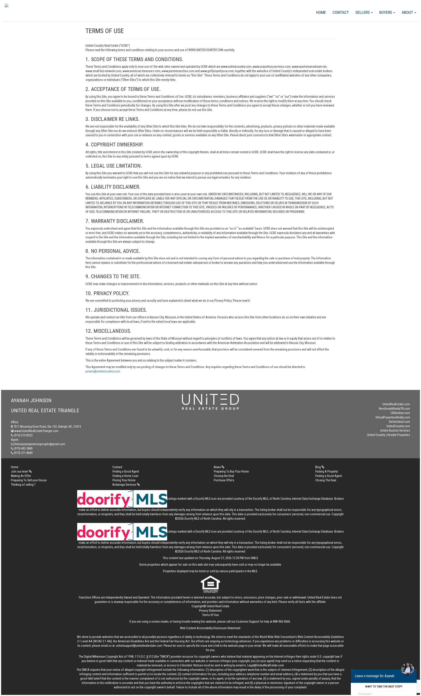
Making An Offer (21, 476)
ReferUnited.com (399, 421)
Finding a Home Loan (125, 476)
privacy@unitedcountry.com (103, 371)
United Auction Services (395, 430)
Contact (341, 12)
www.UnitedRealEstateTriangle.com (36, 431)
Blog (318, 467)
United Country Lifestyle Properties (388, 435)
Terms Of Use (210, 615)
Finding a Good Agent (125, 471)
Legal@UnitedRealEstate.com (265, 665)
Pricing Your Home (124, 480)
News (217, 467)
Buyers (386, 12)
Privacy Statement (210, 610)
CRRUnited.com (400, 413)
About (408, 12)
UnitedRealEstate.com (396, 404)
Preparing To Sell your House (29, 480)
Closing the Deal (224, 476)
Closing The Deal (325, 480)
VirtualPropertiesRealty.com (392, 417)
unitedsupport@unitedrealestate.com (139, 645)
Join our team (20, 471)
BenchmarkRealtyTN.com (394, 408)
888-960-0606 (281, 621)
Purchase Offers (224, 480)
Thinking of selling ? (23, 484)
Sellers (363, 12)
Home (321, 12)
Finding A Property (326, 471)
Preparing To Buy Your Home (231, 471)
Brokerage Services (124, 484)
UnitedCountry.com (398, 426)
